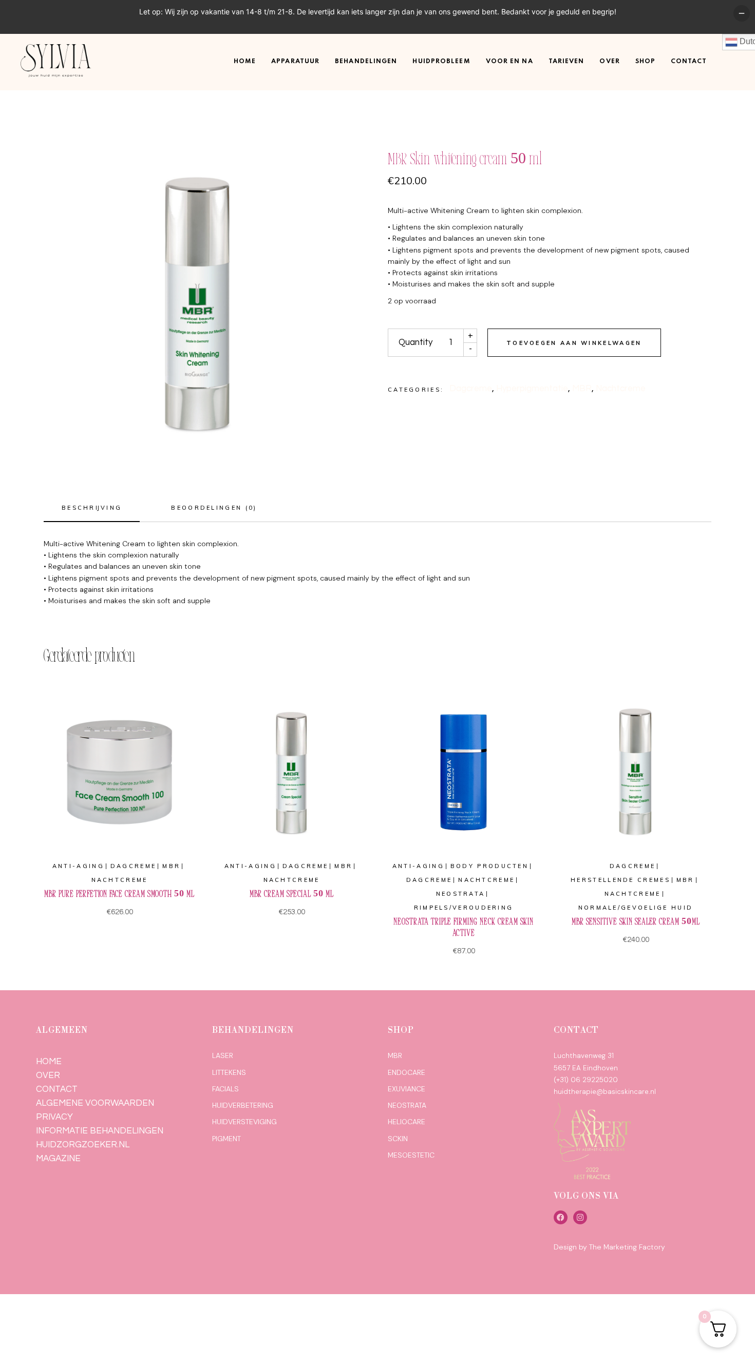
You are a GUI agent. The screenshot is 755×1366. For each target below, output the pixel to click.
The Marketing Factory (627, 1247)
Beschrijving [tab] (92, 507)
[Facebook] (561, 1217)
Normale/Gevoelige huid (635, 907)
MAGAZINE (58, 1158)
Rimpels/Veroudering (464, 907)
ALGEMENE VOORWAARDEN (95, 1103)
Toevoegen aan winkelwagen (574, 343)
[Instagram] (580, 1217)
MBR (582, 388)
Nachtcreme (621, 388)
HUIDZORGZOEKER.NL (82, 1144)
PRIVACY (54, 1117)
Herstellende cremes (620, 879)
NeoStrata (460, 893)
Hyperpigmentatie (532, 388)
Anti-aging (78, 866)
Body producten (489, 866)
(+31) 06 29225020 (586, 1079)
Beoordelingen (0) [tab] (214, 507)
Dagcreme (470, 388)
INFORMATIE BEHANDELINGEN (99, 1131)
